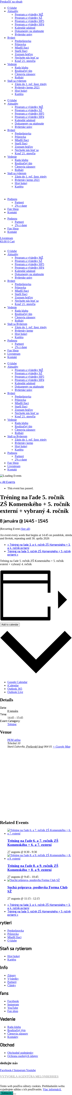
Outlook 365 (14, 688)
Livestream (13, 353)
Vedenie (12, 64)
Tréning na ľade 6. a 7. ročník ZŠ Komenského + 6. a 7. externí (32, 843)
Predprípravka (23, 41)
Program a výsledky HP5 (29, 21)
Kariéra (19, 94)
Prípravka (20, 44)
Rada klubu (21, 67)
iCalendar (13, 685)
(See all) (25, 528)
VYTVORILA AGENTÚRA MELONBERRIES (29, 1076)
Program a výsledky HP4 (29, 24)
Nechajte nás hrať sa (27, 57)
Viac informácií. (52, 1089)
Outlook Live (15, 692)
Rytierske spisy (23, 34)
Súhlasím (6, 1093)
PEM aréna (13, 739)
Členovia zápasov (25, 74)
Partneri (19, 202)
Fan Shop (13, 209)
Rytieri (11, 37)
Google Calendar (17, 682)
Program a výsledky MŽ (29, 14)
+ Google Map (61, 746)
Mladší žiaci (22, 47)
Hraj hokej (21, 90)
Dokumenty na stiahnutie (29, 31)
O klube (12, 7)
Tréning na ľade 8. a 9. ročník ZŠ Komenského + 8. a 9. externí (32, 868)
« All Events (7, 482)
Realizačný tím (23, 70)
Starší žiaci (21, 51)
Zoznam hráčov (24, 54)
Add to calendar (9, 624)
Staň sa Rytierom (17, 324)
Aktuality (12, 11)
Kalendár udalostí (25, 27)
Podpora (12, 199)
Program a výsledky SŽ (28, 17)
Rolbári (19, 77)
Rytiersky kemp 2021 (27, 87)
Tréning (11, 724)
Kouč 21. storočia (25, 60)
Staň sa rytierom (16, 80)
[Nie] (14, 1093)
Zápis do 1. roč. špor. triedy (31, 84)
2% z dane (21, 205)
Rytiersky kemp (24, 330)
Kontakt (12, 212)
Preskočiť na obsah (11, 1)
